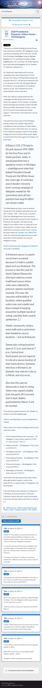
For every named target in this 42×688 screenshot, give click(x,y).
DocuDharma (7, 11)
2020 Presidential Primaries (27, 508)
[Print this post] (37, 40)
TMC (6, 39)
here (25, 91)
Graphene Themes (17, 685)
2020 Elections (11, 508)
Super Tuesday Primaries (18, 510)
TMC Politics (32, 510)
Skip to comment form (10, 521)
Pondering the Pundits (20, 25)
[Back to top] (37, 683)
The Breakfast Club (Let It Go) (22, 20)
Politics (12, 39)
